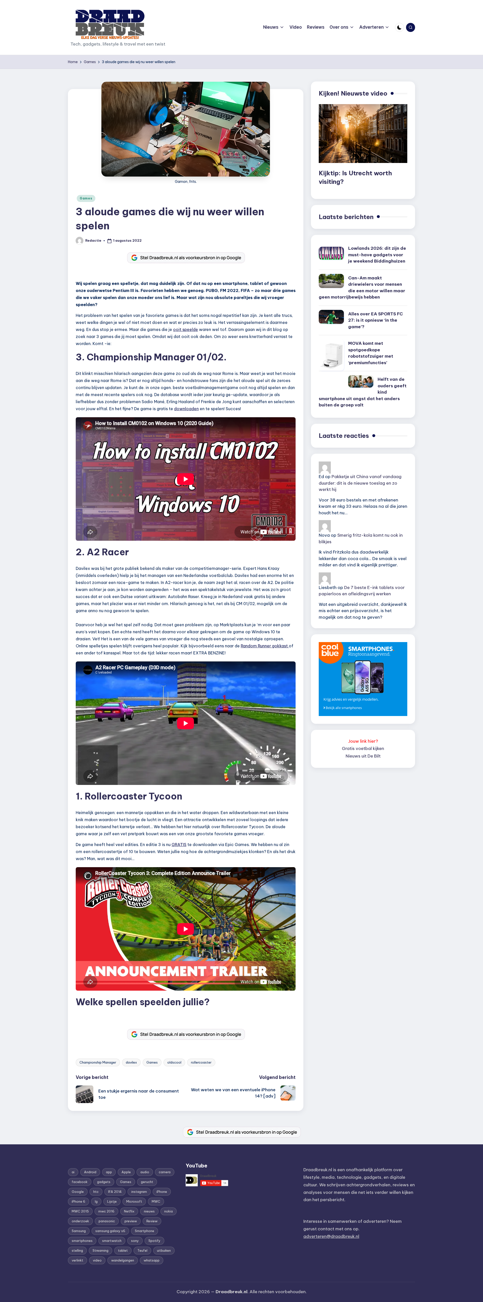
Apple (126, 1172)
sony (135, 1241)
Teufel (142, 1250)
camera (165, 1172)
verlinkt (77, 1260)
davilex (131, 1062)
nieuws (149, 1211)
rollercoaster (201, 1062)
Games (86, 198)
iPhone (161, 1192)
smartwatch (112, 1241)
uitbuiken (164, 1250)
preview (131, 1221)
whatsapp (151, 1260)
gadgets (103, 1182)
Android (90, 1172)
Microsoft (134, 1201)
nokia (168, 1211)
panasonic (107, 1221)
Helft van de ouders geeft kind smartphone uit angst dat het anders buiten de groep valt (363, 392)
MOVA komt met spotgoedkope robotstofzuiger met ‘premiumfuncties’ (370, 353)
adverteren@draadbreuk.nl (331, 1236)
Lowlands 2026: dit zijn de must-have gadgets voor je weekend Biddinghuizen (377, 254)
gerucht (147, 1182)
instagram (139, 1192)
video (97, 1260)
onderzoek (80, 1221)
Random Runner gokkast (265, 645)
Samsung (79, 1231)
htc (96, 1192)
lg (96, 1201)
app (109, 1172)
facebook (80, 1182)
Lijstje (112, 1201)
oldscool (174, 1062)
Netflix (129, 1211)
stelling (77, 1250)
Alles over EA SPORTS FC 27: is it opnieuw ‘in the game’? (375, 320)
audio (144, 1172)
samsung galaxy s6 (110, 1231)
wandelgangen (122, 1260)
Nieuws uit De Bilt (363, 756)
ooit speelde (185, 329)
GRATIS (179, 844)
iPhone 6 (78, 1201)
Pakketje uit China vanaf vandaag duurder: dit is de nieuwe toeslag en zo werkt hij (360, 483)
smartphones (82, 1241)
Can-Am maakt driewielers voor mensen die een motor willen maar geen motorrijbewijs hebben (362, 287)
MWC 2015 (80, 1211)
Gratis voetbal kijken (363, 748)
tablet (123, 1250)
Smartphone (144, 1231)
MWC (156, 1201)
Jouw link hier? (363, 741)
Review (151, 1221)
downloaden (186, 408)
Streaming (100, 1250)
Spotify (154, 1241)
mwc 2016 (106, 1211)
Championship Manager (97, 1062)
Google (78, 1192)
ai (73, 1172)
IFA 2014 (115, 1192)
